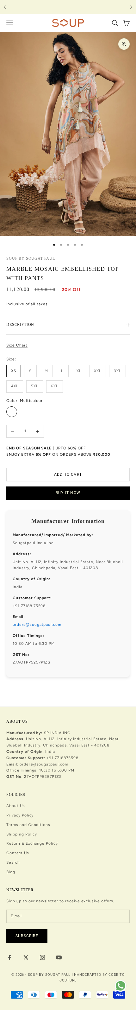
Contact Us (17, 853)
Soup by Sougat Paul (30, 258)
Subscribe (26, 936)
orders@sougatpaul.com (37, 624)
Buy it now (68, 493)
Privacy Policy (20, 815)
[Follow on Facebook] (9, 957)
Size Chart (17, 345)
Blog (10, 872)
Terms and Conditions (28, 825)
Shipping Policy (21, 834)
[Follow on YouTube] (59, 957)
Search (13, 862)
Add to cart (68, 474)
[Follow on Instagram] (42, 957)
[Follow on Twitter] (26, 957)
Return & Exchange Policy (32, 843)
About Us (15, 806)
